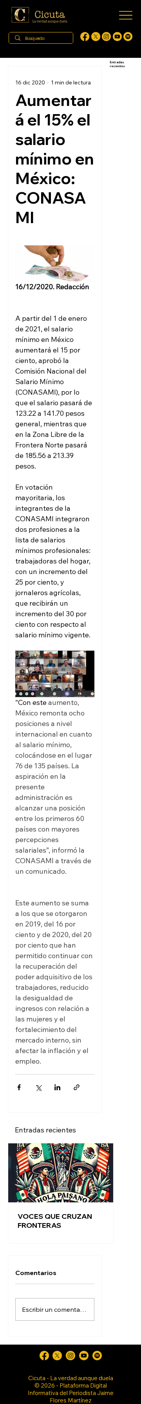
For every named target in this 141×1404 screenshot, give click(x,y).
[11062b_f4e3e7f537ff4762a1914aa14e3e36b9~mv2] (84, 36)
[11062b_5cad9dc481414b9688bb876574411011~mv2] (127, 36)
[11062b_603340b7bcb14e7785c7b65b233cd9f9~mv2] (106, 36)
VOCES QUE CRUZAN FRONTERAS (55, 1221)
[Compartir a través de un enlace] (76, 1087)
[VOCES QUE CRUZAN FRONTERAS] (60, 1172)
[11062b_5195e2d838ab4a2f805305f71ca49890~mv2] (95, 36)
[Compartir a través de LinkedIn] (57, 1087)
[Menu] (125, 15)
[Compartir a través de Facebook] (19, 1087)
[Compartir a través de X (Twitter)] (38, 1087)
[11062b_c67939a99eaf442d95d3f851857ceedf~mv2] (117, 36)
